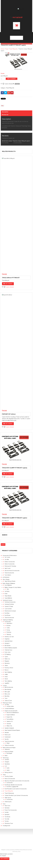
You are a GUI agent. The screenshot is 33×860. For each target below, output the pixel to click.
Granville (9, 723)
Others (6, 665)
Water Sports (8, 797)
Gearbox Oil (10, 721)
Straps (8, 743)
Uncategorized (6, 825)
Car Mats (7, 559)
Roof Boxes (7, 615)
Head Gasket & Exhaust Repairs (12, 730)
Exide (6, 593)
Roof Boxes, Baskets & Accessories (13, 784)
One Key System (9, 776)
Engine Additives (11, 714)
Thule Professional (9, 793)
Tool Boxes (7, 816)
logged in (11, 142)
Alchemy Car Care (9, 636)
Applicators (9, 623)
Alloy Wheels (6, 579)
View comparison (5, 858)
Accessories (8, 621)
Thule (6, 49)
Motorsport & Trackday (10, 566)
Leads (8, 770)
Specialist (7, 814)
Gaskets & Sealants (9, 728)
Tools (6, 698)
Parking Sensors (9, 772)
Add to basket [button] (8, 283)
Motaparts (3, 849)
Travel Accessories (9, 572)
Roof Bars (7, 613)
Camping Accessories (10, 602)
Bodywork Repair (9, 751)
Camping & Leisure (7, 600)
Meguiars (7, 661)
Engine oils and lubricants (11, 710)
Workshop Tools (9, 823)
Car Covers (7, 557)
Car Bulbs (7, 591)
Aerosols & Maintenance (13, 712)
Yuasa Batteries (8, 598)
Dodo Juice (7, 652)
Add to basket (11, 78)
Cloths (8, 627)
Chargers (7, 761)
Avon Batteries (8, 585)
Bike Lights (7, 691)
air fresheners (6, 577)
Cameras (7, 759)
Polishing (9, 632)
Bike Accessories (9, 687)
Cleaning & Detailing (8, 619)
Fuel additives (10, 719)
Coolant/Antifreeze (9, 708)
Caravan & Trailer (9, 606)
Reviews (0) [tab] (5, 114)
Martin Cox (7, 658)
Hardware (7, 807)
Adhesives (7, 749)
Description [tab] (5, 111)
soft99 (6, 674)
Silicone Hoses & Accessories (12, 570)
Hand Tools (7, 805)
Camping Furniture (9, 604)
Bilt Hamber (7, 645)
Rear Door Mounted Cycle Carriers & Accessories (17, 780)
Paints (6, 755)
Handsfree (7, 764)
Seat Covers (8, 568)
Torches (7, 821)
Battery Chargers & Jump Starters (13, 587)
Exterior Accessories (10, 561)
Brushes (9, 625)
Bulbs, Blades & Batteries (9, 583)
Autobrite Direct (8, 641)
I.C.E (6, 766)
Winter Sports (8, 801)
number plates (10, 706)
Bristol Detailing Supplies (11, 647)
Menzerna (7, 663)
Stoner (6, 678)
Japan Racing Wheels (10, 581)
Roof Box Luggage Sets (12, 786)
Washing (9, 634)
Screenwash (8, 737)
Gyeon (6, 656)
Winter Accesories (9, 745)
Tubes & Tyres (8, 700)
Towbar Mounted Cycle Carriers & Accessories (16, 795)
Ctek (8, 589)
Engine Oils (9, 717)
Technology (6, 757)
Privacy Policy (18, 851)
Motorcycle (7, 734)
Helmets (7, 732)
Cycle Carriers (8, 608)
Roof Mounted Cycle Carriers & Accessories (16, 788)
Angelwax (7, 638)
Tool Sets (7, 819)
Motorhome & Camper (10, 611)
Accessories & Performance (9, 555)
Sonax (6, 676)
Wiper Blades (8, 595)
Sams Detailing (8, 672)
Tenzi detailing (8, 681)
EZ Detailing (8, 654)
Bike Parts (7, 696)
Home (2, 49)
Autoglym (7, 643)
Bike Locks (7, 694)
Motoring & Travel (7, 702)
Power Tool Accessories (11, 810)
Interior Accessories (9, 564)
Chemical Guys (8, 650)
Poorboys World (9, 667)
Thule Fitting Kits (13, 49)
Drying (8, 630)
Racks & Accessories (10, 778)
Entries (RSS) (22, 849)
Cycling (5, 685)
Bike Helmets (8, 689)
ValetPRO (7, 683)
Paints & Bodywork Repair (9, 747)
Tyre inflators (8, 575)
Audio (8, 768)
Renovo (6, 670)
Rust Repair (9, 753)
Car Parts (7, 704)
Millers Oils (9, 725)
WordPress (17, 849)
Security (7, 739)
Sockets (7, 812)
